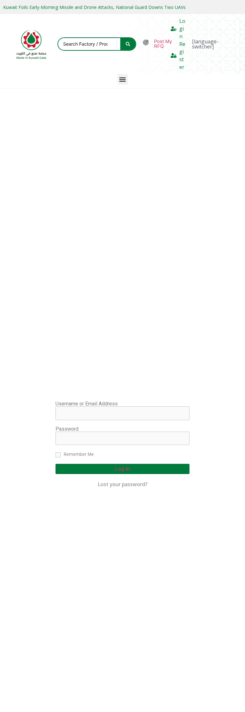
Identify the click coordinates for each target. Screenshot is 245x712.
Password (67, 429)
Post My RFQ (163, 44)
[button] (122, 79)
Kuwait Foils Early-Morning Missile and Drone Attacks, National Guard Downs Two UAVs (94, 7)
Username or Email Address (87, 403)
